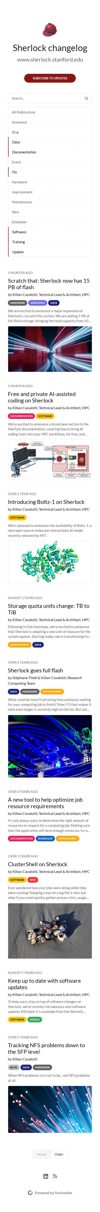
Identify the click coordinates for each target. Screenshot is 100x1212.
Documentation (24, 152)
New (15, 212)
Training (18, 242)
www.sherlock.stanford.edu (50, 59)
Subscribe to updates (50, 78)
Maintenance (22, 202)
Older (59, 1154)
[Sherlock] (50, 30)
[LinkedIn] (48, 1175)
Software (19, 232)
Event (16, 162)
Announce (19, 122)
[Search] (86, 98)
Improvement (22, 192)
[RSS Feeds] (55, 1175)
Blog (15, 132)
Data (16, 142)
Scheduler (19, 222)
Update (18, 252)
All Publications (24, 112)
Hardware (19, 182)
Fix (14, 172)
